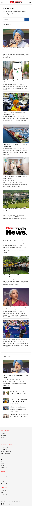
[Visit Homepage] (16, 2)
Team (2, 492)
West (2, 461)
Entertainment (4, 439)
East (2, 459)
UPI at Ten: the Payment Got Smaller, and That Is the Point (14, 81)
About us (3, 490)
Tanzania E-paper (5, 483)
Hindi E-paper (4, 476)
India (2, 474)
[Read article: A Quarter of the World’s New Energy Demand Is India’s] (16, 38)
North (2, 465)
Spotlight (3, 435)
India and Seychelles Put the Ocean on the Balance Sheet (15, 145)
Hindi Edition (4, 467)
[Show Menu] (2, 2)
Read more (7, 388)
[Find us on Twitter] (3, 504)
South (2, 463)
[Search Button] (30, 2)
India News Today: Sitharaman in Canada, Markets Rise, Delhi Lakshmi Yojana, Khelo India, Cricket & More (15, 242)
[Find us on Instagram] (9, 504)
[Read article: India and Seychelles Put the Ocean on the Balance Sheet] (16, 134)
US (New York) (4, 447)
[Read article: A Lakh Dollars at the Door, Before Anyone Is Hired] (16, 199)
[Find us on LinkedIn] (11, 504)
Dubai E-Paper (4, 478)
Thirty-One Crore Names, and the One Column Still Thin (14, 113)
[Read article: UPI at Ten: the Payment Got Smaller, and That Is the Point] (16, 70)
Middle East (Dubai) (6, 451)
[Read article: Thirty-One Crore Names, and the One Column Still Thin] (16, 102)
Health (2, 441)
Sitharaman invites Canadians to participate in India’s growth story (15, 308)
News (5, 371)
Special (3, 433)
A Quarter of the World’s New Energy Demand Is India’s (13, 48)
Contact (3, 496)
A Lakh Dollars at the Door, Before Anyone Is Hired (15, 209)
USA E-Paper (4, 479)
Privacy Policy (4, 494)
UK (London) (4, 449)
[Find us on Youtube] (6, 504)
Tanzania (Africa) (5, 453)
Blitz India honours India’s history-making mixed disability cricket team (15, 276)
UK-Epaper (4, 481)
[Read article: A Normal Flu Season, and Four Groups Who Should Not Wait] (16, 166)
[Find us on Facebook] (1, 504)
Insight (2, 437)
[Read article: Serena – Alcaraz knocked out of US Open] (16, 329)
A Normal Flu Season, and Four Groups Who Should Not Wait (15, 177)
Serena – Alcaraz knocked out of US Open (15, 339)
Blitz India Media (8, 52)
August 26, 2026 (18, 52)
